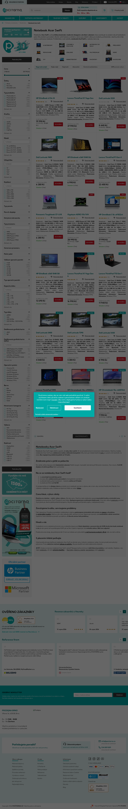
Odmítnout (54, 408)
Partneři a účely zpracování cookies (46, 414)
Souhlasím (78, 408)
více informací (63, 402)
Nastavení (40, 408)
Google (54, 400)
